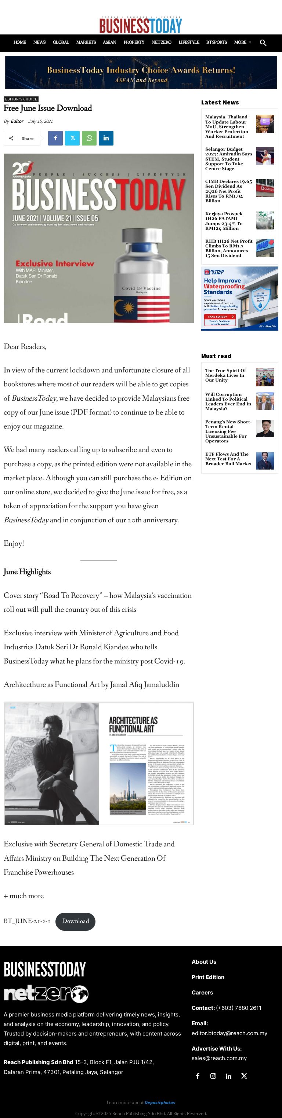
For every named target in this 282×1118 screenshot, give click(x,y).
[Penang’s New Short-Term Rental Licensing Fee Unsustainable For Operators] (265, 429)
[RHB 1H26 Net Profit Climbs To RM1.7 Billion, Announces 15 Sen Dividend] (265, 248)
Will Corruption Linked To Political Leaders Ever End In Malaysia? (228, 402)
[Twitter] (72, 138)
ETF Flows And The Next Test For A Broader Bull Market (228, 459)
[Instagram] (213, 1076)
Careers (202, 992)
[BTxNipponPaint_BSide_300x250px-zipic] (239, 329)
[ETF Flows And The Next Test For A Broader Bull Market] (265, 461)
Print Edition (208, 977)
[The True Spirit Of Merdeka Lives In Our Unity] (265, 377)
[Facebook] (55, 138)
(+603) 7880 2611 (238, 1007)
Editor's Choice (21, 99)
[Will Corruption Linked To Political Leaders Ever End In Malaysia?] (265, 401)
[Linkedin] (106, 138)
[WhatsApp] (89, 138)
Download (75, 921)
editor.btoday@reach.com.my (229, 1033)
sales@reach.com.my (219, 1058)
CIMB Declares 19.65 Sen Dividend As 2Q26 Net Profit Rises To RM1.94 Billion (228, 191)
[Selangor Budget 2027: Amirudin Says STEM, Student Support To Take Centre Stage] (265, 156)
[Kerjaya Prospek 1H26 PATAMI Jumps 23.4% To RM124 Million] (265, 220)
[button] (263, 43)
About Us (204, 961)
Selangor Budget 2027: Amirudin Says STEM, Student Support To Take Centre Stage (228, 159)
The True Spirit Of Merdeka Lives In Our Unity (225, 375)
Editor (17, 121)
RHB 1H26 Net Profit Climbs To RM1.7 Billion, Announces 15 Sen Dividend (229, 249)
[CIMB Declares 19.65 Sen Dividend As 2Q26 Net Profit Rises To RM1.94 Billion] (265, 188)
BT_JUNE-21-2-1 (27, 921)
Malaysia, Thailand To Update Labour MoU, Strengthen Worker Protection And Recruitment (226, 126)
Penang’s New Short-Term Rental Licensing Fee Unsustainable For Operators (228, 431)
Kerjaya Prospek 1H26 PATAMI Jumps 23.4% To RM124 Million (224, 221)
